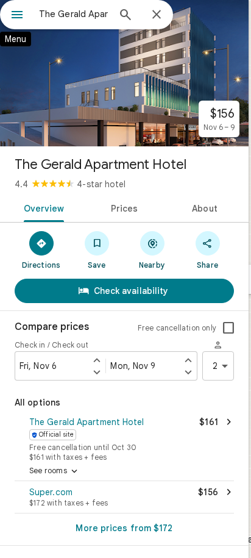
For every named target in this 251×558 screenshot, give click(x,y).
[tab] (42, 207)
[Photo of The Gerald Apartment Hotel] (124, 73)
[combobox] (73, 14)
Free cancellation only (177, 327)
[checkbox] (228, 328)
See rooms (54, 471)
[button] (124, 437)
